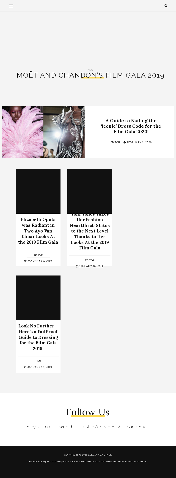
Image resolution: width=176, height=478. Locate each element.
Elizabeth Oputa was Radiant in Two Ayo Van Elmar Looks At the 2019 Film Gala (38, 231)
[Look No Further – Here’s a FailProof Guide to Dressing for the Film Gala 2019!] (38, 297)
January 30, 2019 (39, 260)
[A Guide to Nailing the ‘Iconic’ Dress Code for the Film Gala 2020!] (43, 132)
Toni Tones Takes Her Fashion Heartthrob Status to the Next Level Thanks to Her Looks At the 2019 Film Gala (90, 231)
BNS (38, 361)
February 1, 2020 (138, 142)
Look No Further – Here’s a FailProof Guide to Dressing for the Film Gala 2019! (38, 337)
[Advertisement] (88, 37)
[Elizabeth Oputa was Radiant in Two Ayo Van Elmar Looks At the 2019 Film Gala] (38, 191)
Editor (115, 142)
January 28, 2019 (91, 266)
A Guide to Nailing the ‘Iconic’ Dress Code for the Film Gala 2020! (131, 126)
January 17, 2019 (39, 367)
